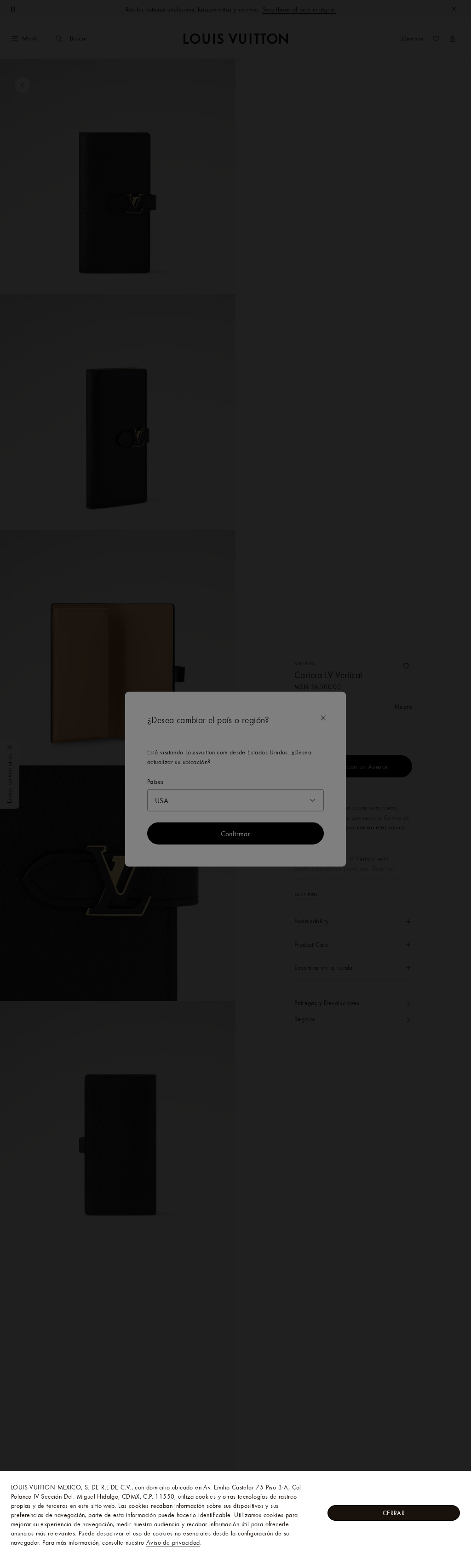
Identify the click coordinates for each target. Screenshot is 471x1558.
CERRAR (394, 1513)
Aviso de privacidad (173, 1542)
